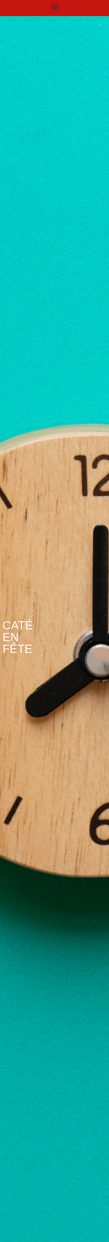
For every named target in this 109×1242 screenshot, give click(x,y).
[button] (54, 7)
